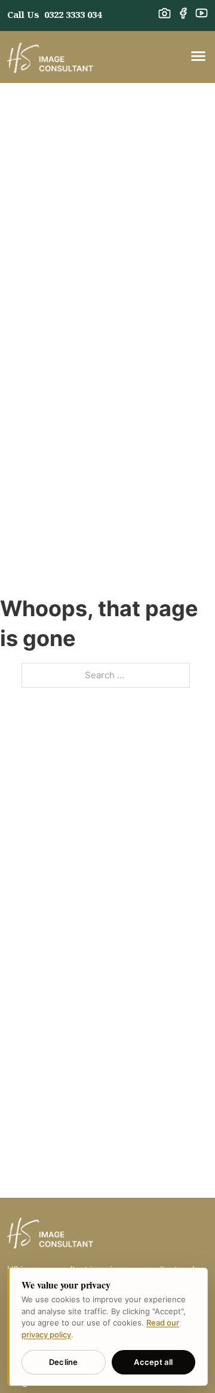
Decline (63, 1362)
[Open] (198, 57)
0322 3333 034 (73, 14)
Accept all (153, 1362)
